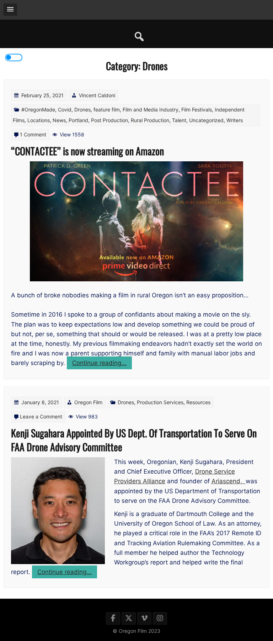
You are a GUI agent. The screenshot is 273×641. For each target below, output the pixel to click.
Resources (198, 402)
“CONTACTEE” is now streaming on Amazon (87, 151)
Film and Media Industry (150, 109)
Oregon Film (88, 402)
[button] (10, 10)
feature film (106, 109)
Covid (64, 109)
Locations (38, 120)
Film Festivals (196, 109)
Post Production (109, 120)
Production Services (160, 402)
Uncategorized (206, 120)
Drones (82, 109)
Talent (179, 120)
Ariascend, (229, 481)
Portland (78, 120)
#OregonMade (38, 109)
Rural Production (150, 120)
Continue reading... (102, 364)
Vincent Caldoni (97, 95)
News (59, 120)
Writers (234, 120)
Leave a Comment (41, 416)
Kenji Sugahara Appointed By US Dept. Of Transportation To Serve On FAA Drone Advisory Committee (134, 440)
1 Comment (33, 134)
